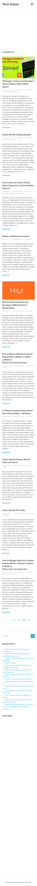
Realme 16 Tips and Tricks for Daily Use (18, 679)
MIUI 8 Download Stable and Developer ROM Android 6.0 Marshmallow (15, 305)
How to (27, 191)
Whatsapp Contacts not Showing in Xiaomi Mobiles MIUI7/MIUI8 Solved (18, 84)
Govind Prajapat (17, 90)
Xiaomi (16, 91)
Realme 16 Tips (10, 663)
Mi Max (30, 138)
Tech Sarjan (10, 4)
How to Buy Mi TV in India (13, 510)
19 (28, 620)
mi (26, 90)
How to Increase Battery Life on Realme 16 (19, 704)
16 (14, 620)
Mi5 (29, 465)
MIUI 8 (7, 139)
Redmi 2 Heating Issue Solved (15, 236)
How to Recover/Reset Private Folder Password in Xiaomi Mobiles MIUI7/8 (18, 186)
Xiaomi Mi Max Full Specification (16, 135)
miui (29, 90)
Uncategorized (8, 91)
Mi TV (29, 513)
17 (19, 620)
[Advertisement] (18, 28)
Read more (6, 127)
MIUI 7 (7, 193)
